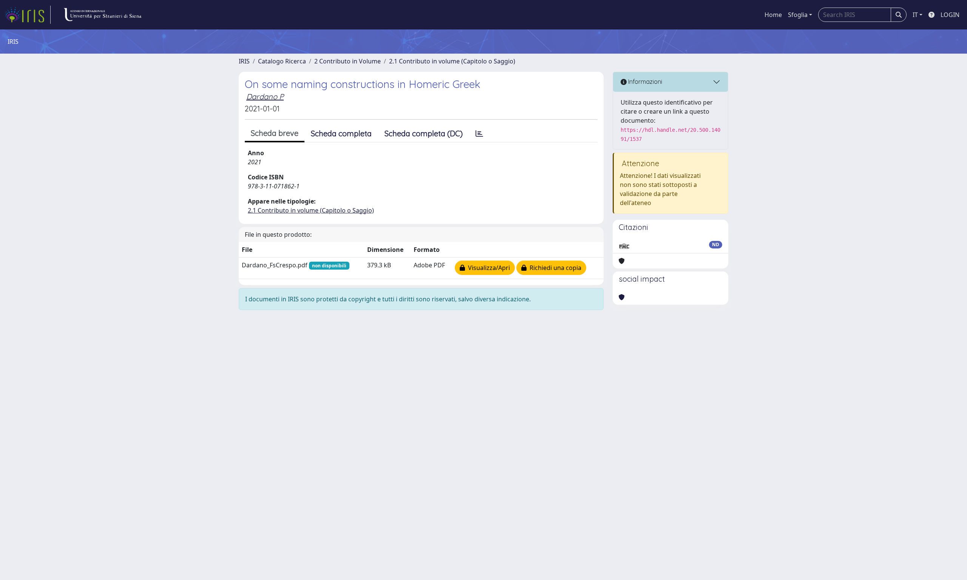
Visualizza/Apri (487, 268)
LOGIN (950, 15)
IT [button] (915, 15)
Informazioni (644, 81)
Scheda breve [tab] (274, 133)
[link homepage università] (102, 15)
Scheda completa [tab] (341, 133)
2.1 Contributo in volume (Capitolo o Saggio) (452, 61)
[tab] (479, 134)
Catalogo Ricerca (282, 61)
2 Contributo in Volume (347, 61)
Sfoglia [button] (798, 15)
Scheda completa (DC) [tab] (424, 133)
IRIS (244, 61)
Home (773, 15)
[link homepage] (28, 15)
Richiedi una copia (554, 268)
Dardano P (265, 96)
